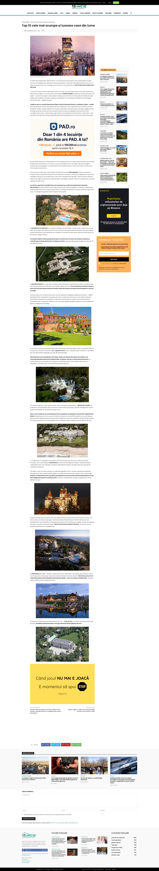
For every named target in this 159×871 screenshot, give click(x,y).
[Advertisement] (62, 728)
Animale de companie (56, 849)
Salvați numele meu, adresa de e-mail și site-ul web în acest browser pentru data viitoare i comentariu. (47, 814)
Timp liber (103, 131)
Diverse (102, 87)
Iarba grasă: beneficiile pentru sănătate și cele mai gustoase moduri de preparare (108, 177)
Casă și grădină (25, 22)
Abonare (113, 259)
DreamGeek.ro (26, 861)
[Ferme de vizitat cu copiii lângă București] (121, 106)
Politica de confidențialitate (119, 263)
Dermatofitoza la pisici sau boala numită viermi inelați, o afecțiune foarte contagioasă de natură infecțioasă (45, 711)
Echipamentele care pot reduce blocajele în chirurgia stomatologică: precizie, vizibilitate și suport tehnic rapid (108, 120)
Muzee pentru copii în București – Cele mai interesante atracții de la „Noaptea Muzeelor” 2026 (107, 163)
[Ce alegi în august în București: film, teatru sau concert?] (121, 78)
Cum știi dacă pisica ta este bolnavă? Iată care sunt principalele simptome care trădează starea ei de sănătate (59, 853)
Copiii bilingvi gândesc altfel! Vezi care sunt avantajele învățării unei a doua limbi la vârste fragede (59, 841)
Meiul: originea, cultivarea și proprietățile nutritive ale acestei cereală (81, 710)
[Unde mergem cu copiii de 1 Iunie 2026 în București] (121, 149)
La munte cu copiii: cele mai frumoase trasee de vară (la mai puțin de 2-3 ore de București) (107, 136)
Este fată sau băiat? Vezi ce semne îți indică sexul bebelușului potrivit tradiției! (88, 840)
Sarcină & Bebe (84, 836)
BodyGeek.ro (25, 862)
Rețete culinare (104, 173)
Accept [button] (116, 2)
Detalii (109, 2)
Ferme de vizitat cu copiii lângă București (107, 104)
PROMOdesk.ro (26, 855)
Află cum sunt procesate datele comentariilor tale (64, 822)
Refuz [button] (104, 2)
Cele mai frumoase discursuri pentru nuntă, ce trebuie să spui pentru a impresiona (88, 851)
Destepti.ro (25, 859)
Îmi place (44, 850)
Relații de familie (105, 74)
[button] (131, 13)
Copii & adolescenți (105, 158)
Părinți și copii (104, 145)
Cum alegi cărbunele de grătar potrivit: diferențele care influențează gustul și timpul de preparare (107, 92)
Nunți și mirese (84, 847)
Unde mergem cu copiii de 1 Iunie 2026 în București (108, 149)
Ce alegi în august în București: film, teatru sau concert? (107, 78)
